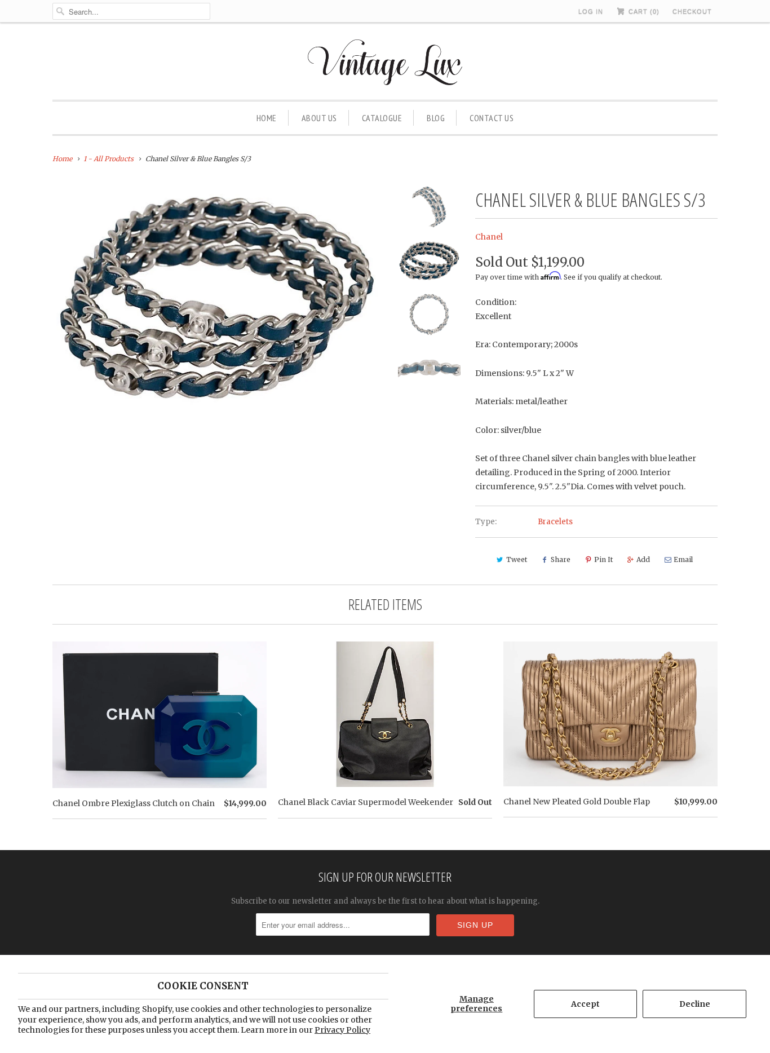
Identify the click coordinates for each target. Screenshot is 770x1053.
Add (643, 559)
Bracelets (555, 521)
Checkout (692, 11)
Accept (585, 1004)
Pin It (603, 559)
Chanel (489, 237)
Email (683, 559)
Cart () (643, 11)
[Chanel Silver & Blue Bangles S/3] (217, 297)
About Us (319, 117)
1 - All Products (108, 158)
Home (266, 117)
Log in (590, 11)
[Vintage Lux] (385, 64)
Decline (694, 1004)
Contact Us (492, 117)
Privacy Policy (342, 1030)
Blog (436, 117)
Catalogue (382, 117)
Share (560, 559)
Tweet (516, 559)
